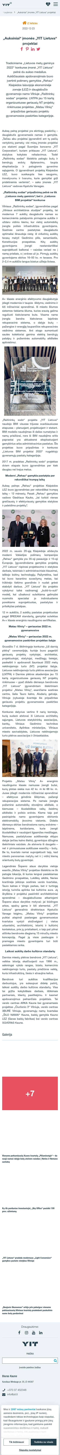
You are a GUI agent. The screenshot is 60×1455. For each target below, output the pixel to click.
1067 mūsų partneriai (23, 1409)
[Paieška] (55, 1360)
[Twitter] (38, 49)
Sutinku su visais (43, 1442)
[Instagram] (26, 1332)
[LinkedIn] (33, 49)
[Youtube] (33, 1332)
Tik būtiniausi (16, 1442)
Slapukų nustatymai (30, 1450)
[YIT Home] (7, 4)
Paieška (30, 1353)
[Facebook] (22, 49)
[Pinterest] (27, 49)
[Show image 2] (30, 1093)
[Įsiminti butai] (48, 4)
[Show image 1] (30, 1060)
